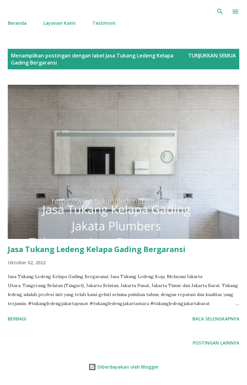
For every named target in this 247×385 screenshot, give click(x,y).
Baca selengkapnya (215, 319)
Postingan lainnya (216, 343)
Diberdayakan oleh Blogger (127, 367)
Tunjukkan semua (212, 55)
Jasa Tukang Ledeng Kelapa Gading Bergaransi (97, 249)
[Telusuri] (220, 11)
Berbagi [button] (17, 319)
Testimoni (103, 23)
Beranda (17, 23)
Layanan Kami (59, 23)
